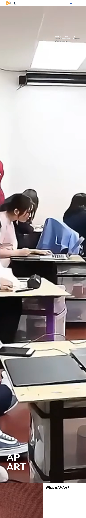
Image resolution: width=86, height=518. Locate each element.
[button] (71, 3)
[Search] (66, 3)
